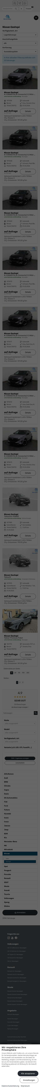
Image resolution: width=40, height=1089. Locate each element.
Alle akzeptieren (28, 1073)
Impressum (25, 1086)
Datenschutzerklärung (10, 1086)
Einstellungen (29, 1080)
